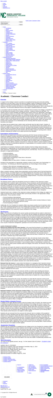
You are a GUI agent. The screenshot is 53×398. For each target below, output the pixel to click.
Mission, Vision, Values (10, 39)
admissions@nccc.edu (5, 386)
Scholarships (8, 71)
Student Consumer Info (45, 368)
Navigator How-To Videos (11, 65)
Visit (4, 5)
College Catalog (9, 47)
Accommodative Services (11, 74)
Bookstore (8, 75)
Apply (4, 3)
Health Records (9, 64)
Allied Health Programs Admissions (13, 59)
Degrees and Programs (10, 50)
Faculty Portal (31, 369)
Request (4, 4)
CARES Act (30, 364)
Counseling (8, 79)
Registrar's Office (9, 53)
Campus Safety (9, 77)
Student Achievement (44, 367)
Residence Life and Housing (11, 83)
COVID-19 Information (10, 33)
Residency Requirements (11, 70)
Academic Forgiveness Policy (9, 359)
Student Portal (43, 369)
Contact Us (8, 61)
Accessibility (19, 365)
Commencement (9, 32)
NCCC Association (10, 82)
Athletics (5, 89)
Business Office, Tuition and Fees (12, 60)
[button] (3, 99)
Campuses (8, 31)
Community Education (10, 46)
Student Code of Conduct (11, 85)
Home (4, 92)
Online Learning (9, 52)
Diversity (7, 35)
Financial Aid (8, 63)
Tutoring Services (9, 56)
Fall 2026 (5, 6)
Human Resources (9, 38)
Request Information (10, 68)
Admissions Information (11, 58)
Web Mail (42, 371)
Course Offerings (9, 49)
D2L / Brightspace (32, 367)
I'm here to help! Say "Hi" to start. (40, 394)
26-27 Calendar (9, 43)
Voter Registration (9, 88)
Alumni (7, 29)
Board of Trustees (9, 30)
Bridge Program (9, 45)
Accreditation (8, 28)
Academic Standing (7, 358)
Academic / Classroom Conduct (9, 360)
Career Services (9, 78)
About (4, 26)
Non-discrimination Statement (46, 365)
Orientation (8, 66)
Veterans (7, 67)
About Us (19, 364)
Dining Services (9, 80)
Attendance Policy (7, 356)
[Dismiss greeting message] (46, 393)
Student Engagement (10, 86)
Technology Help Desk (10, 87)
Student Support (6, 73)
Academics (5, 42)
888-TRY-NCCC (6, 7)
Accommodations (20, 367)
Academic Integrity (7, 361)
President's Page (9, 40)
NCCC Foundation (44, 364)
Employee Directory (10, 36)
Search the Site (4, 21)
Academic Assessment (10, 44)
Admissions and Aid (7, 57)
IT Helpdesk (30, 371)
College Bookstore (21, 370)
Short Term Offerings (10, 54)
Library (7, 51)
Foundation (8, 37)
